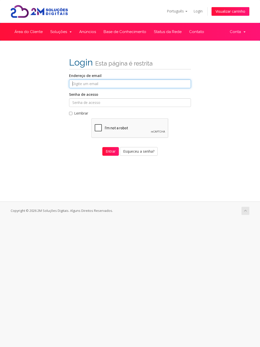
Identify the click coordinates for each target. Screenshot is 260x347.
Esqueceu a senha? (138, 151)
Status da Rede (168, 31)
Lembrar (81, 113)
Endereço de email (85, 75)
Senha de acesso (83, 94)
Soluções (59, 31)
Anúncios (87, 31)
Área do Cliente (28, 31)
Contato (196, 31)
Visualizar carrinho (230, 11)
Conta (236, 31)
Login (198, 11)
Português (176, 11)
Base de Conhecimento (125, 31)
